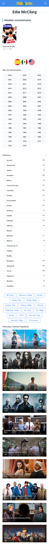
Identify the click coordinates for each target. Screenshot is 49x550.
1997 (10, 115)
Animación (11, 165)
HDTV (21, 315)
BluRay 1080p (26, 305)
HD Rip (11, 315)
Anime (9, 170)
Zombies (10, 286)
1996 (24, 115)
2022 (39, 75)
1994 (10, 119)
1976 (10, 146)
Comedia (10, 190)
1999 (24, 110)
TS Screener (33, 320)
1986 (39, 128)
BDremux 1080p (25, 295)
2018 (10, 84)
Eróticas (10, 211)
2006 (10, 102)
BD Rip (39, 295)
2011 (24, 93)
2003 (10, 106)
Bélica (9, 180)
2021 (10, 80)
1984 (24, 132)
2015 (10, 88)
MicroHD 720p (34, 315)
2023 (24, 75)
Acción (9, 160)
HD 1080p (40, 310)
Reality (9, 256)
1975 (24, 146)
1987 (24, 128)
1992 (39, 119)
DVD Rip (40, 305)
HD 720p (27, 310)
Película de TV (12, 246)
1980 (39, 137)
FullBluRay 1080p (12, 310)
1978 (24, 141)
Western (10, 281)
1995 (39, 115)
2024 (10, 75)
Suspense (10, 266)
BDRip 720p (16, 300)
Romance (10, 261)
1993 (24, 119)
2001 (39, 106)
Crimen (9, 195)
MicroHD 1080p (17, 320)
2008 (24, 97)
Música (9, 241)
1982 (10, 137)
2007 (39, 97)
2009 (10, 97)
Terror (9, 271)
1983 (39, 132)
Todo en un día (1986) (11, 47)
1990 (24, 124)
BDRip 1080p (32, 300)
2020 (24, 80)
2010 (39, 93)
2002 (24, 106)
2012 (10, 93)
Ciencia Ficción (12, 185)
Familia (9, 216)
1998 (39, 110)
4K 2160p (10, 295)
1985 (10, 132)
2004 (39, 102)
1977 (39, 141)
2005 (24, 102)
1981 (24, 137)
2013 (39, 88)
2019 (39, 80)
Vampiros (10, 276)
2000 (10, 110)
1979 (10, 141)
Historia (9, 226)
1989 (39, 124)
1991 (10, 124)
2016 (39, 84)
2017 (24, 84)
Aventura (10, 175)
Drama (9, 206)
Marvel (9, 231)
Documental (11, 201)
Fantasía (10, 221)
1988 (10, 128)
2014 (24, 88)
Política (9, 251)
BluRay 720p (11, 305)
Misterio (10, 236)
